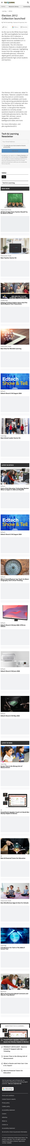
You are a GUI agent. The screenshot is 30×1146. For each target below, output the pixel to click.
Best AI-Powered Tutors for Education (13, 1072)
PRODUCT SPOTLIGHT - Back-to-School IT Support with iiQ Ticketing (15, 1049)
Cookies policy (6, 1106)
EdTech (10, 11)
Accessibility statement (8, 1110)
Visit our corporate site (14, 1083)
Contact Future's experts (9, 1099)
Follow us (16, 27)
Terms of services (21, 155)
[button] (2, 2)
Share (5, 27)
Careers (4, 1113)
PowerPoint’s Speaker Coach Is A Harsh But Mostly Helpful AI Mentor (16, 1041)
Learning (4, 11)
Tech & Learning (7, 22)
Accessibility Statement (8, 1128)
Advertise (4, 1117)
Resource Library (13, 6)
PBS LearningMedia (11, 34)
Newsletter (25, 27)
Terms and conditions (8, 1095)
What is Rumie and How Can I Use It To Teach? (16, 1064)
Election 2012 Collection (12, 36)
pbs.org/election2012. (9, 126)
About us (4, 1121)
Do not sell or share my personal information (14, 1132)
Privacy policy (6, 1103)
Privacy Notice (23, 157)
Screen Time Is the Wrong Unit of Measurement (15, 1057)
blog (3, 177)
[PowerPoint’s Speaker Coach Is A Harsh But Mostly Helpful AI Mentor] (15, 1036)
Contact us (5, 1124)
